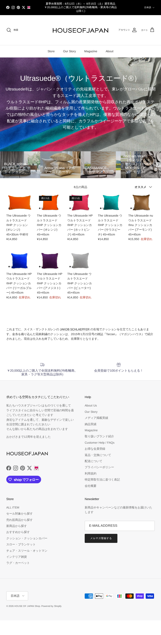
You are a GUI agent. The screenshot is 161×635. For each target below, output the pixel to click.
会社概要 (90, 485)
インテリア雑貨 (16, 556)
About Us (91, 405)
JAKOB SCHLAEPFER (75, 329)
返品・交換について (98, 455)
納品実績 (90, 424)
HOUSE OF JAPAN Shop (27, 606)
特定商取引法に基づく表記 (102, 479)
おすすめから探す (18, 532)
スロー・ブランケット (21, 544)
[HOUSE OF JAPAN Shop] (80, 30)
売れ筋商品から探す (19, 519)
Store (51, 51)
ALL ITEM (12, 507)
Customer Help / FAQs (99, 442)
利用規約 (90, 473)
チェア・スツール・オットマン (26, 550)
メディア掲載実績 (96, 417)
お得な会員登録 (95, 448)
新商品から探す (16, 526)
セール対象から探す (19, 513)
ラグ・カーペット (18, 562)
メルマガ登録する (101, 538)
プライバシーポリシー (99, 467)
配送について (93, 461)
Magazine (90, 51)
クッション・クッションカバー (26, 538)
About (109, 51)
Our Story (69, 51)
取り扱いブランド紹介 (99, 436)
